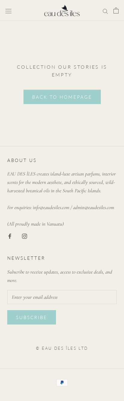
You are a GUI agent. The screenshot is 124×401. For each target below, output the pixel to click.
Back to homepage (62, 97)
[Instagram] (24, 236)
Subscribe (31, 317)
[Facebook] (9, 236)
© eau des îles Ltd (62, 348)
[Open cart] (116, 10)
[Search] (105, 10)
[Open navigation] (8, 10)
